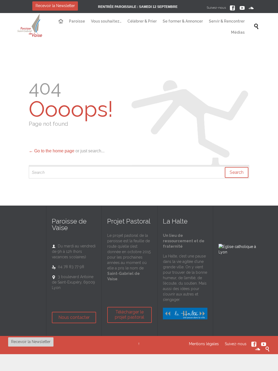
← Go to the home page (51, 151)
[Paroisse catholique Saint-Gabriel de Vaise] (29, 26)
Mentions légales (204, 343)
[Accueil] (60, 21)
